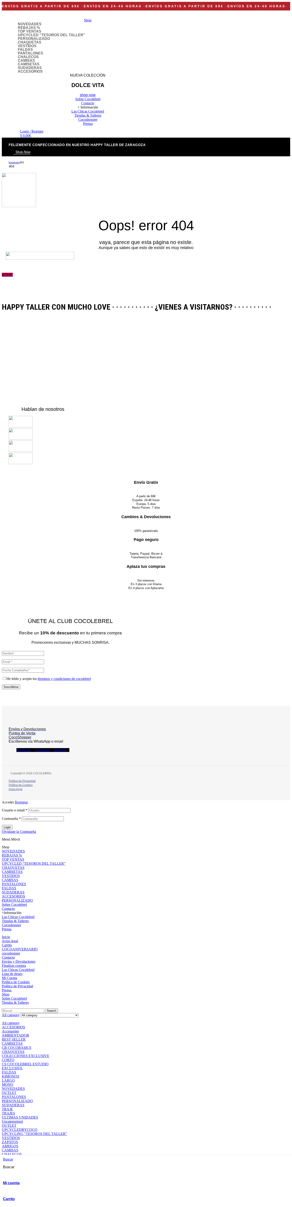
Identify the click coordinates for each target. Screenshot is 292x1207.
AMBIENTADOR (15, 1035)
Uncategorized (12, 1121)
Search (51, 1010)
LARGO (8, 1080)
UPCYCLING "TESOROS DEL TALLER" (34, 1134)
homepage (14, 162)
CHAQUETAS (29, 42)
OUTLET (9, 1093)
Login (7, 827)
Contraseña (11, 819)
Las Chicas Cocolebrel (18, 917)
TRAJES (8, 1113)
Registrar (21, 802)
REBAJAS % (29, 28)
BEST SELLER (14, 1039)
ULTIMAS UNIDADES (20, 1117)
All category (11, 1023)
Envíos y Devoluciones (18, 961)
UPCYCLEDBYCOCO (19, 1130)
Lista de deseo (12, 974)
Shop (5, 994)
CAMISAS (26, 60)
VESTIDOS (27, 46)
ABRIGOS (10, 1146)
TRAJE (7, 1109)
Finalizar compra (14, 966)
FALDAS (25, 49)
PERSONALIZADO (34, 39)
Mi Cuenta (9, 978)
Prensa (6, 929)
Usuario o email (14, 810)
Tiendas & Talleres (15, 921)
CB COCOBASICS (16, 1048)
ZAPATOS (10, 1142)
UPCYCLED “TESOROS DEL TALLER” (51, 35)
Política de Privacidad (17, 986)
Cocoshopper (11, 925)
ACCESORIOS (30, 71)
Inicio (6, 937)
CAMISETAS (28, 64)
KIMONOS (10, 1076)
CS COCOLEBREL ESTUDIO (25, 1064)
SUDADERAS (30, 68)
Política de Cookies (16, 982)
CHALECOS (28, 57)
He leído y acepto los (48, 679)
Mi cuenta (11, 1183)
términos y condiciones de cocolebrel (64, 679)
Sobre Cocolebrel (14, 904)
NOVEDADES (30, 24)
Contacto (8, 909)
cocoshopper (11, 953)
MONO (7, 1084)
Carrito (9, 1199)
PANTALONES (30, 53)
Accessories (10, 1031)
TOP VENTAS (29, 31)
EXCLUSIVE (12, 1068)
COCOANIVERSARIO (20, 949)
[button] (21, 152)
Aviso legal (10, 941)
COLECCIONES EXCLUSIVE (25, 1056)
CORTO (8, 1060)
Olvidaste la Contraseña (19, 832)
